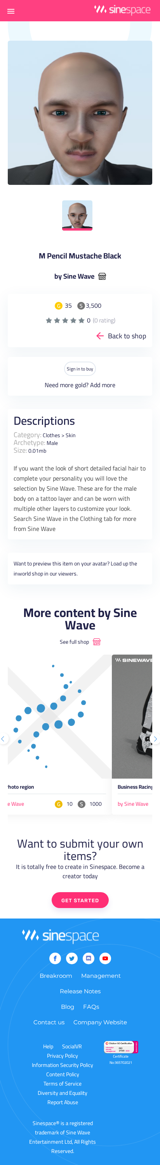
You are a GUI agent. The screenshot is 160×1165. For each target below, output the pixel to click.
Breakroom (56, 975)
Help (48, 1046)
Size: (20, 450)
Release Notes (80, 991)
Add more (102, 385)
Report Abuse (62, 1102)
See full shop (74, 642)
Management (101, 975)
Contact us (48, 1022)
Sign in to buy (80, 368)
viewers (67, 574)
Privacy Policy (62, 1056)
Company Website (100, 1022)
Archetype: (29, 442)
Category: (28, 434)
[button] (11, 11)
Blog (67, 1006)
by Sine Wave (74, 276)
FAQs (91, 1006)
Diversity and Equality (62, 1093)
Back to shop (127, 335)
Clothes (51, 435)
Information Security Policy (62, 1065)
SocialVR (72, 1046)
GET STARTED (80, 900)
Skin (71, 435)
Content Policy (62, 1074)
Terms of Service (62, 1084)
